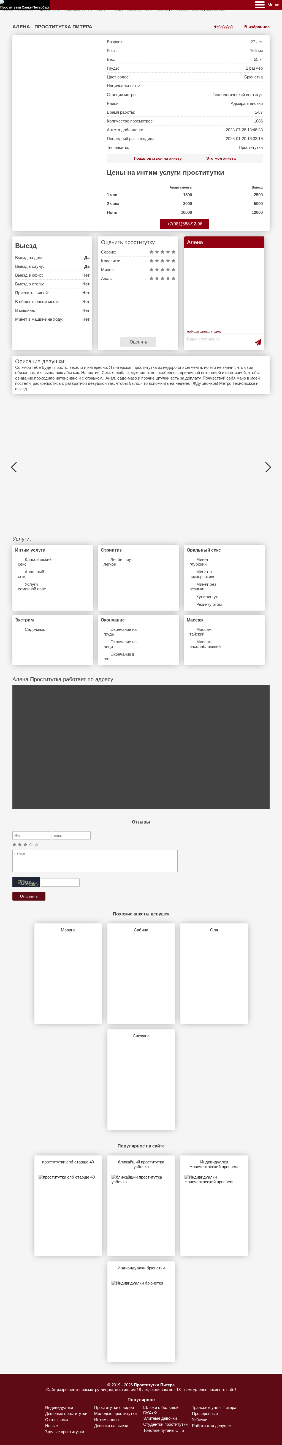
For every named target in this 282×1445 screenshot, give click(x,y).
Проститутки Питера (154, 1385)
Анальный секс (31, 574)
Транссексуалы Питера (214, 1407)
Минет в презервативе (202, 574)
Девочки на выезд (111, 1425)
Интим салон (106, 1419)
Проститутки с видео (114, 1407)
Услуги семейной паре (32, 586)
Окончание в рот (119, 656)
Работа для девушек (212, 1425)
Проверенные (205, 1413)
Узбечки (199, 1419)
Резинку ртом (209, 604)
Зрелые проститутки (64, 1431)
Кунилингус (207, 596)
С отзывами (56, 1419)
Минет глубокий (198, 561)
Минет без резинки (202, 586)
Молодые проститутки (115, 1413)
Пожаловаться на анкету (158, 158)
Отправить (29, 896)
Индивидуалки (59, 1407)
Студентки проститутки (165, 1424)
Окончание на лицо (120, 644)
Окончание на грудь (120, 631)
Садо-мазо (35, 629)
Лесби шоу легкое (117, 561)
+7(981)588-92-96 (184, 224)
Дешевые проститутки (66, 1413)
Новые (51, 1425)
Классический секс (34, 561)
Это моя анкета (221, 158)
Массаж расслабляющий (205, 644)
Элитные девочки (160, 1418)
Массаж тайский (200, 631)
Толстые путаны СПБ (163, 1430)
